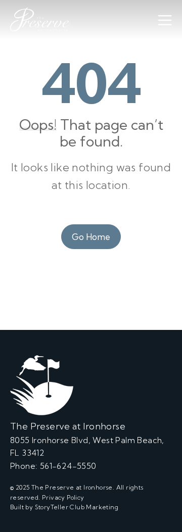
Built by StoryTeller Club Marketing (64, 507)
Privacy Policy (63, 497)
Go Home (91, 236)
